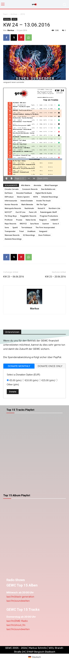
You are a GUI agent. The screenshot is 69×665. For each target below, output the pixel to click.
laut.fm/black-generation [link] (20, 596)
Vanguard (43, 231)
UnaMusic (31, 231)
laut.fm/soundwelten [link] (18, 600)
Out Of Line (20, 212)
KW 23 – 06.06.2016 (13, 276)
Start (5, 14)
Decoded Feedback (24, 193)
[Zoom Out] (28, 178)
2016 (22, 14)
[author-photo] (34, 304)
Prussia (19, 220)
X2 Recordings (29, 235)
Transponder (10, 231)
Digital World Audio (43, 193)
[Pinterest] (21, 37)
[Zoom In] (34, 178)
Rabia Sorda (31, 220)
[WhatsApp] (28, 37)
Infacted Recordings (49, 197)
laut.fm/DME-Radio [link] (17, 620)
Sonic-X (56, 223)
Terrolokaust (26, 227)
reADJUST (54, 220)
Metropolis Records (13, 208)
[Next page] (11, 178)
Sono (7, 227)
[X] (14, 37)
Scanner (45, 223)
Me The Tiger (42, 204)
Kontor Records (11, 204)
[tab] (18, 366)
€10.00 (31, 380)
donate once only (50, 366)
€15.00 (48, 380)
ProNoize (9, 220)
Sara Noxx (34, 223)
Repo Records (10, 223)
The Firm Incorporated (45, 227)
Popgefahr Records (28, 216)
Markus (10, 30)
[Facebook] (6, 37)
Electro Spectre (23, 197)
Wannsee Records (12, 235)
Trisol (21, 231)
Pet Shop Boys (11, 216)
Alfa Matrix (25, 185)
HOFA (35, 197)
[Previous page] (6, 178)
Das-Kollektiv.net (48, 189)
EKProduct (9, 197)
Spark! (15, 227)
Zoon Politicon (44, 235)
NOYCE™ (8, 212)
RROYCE (23, 223)
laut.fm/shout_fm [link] (15, 625)
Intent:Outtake (27, 200)
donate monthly (19, 366)
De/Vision (9, 193)
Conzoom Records (30, 189)
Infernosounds (11, 200)
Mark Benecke (27, 204)
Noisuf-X (41, 208)
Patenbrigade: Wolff (48, 212)
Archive (14, 14)
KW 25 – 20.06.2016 (55, 276)
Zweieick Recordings (13, 239)
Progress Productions (49, 216)
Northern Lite (54, 208)
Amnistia (37, 185)
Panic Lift (33, 212)
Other (13, 384)
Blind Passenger (51, 185)
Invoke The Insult (43, 200)
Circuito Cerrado (12, 189)
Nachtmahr (29, 208)
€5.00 (15, 380)
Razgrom (43, 220)
